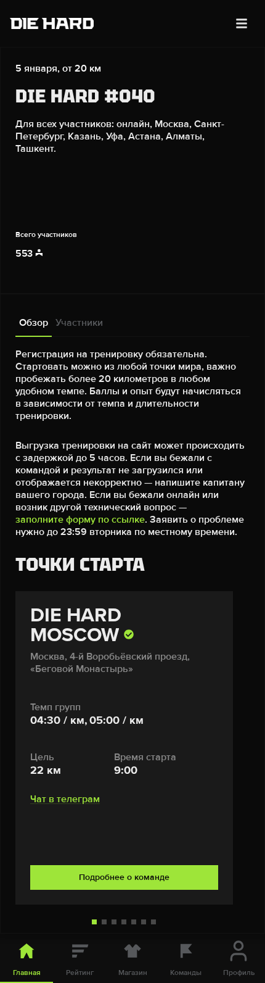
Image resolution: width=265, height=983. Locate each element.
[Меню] (241, 23)
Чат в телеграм (65, 799)
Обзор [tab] (33, 323)
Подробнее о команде (124, 877)
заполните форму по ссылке (80, 519)
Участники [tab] (79, 323)
